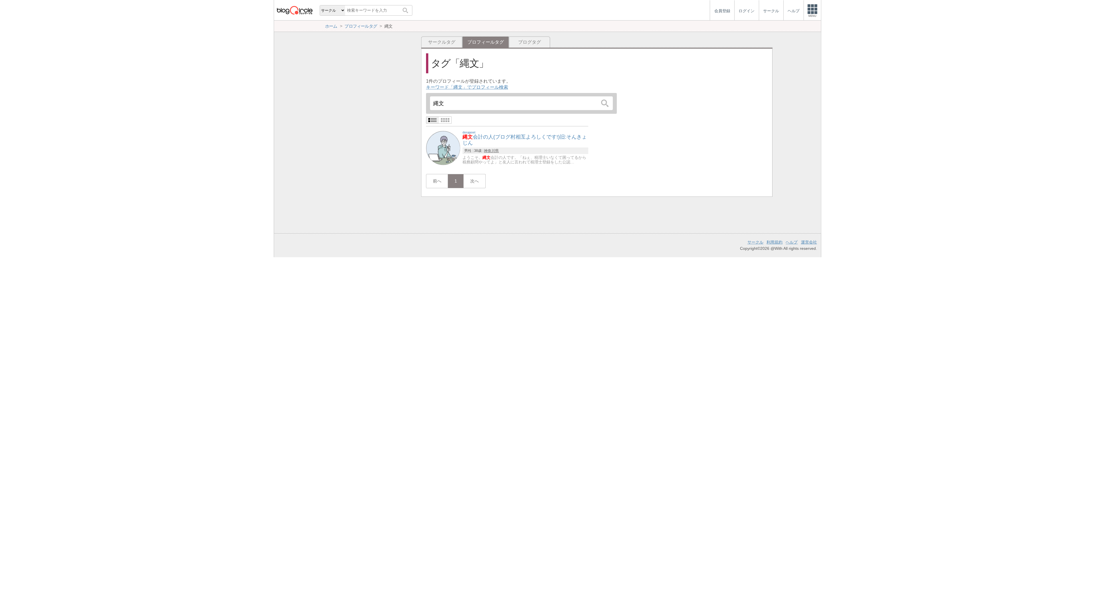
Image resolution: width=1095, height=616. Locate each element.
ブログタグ (529, 42)
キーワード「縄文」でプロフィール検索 (467, 87)
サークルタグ (441, 42)
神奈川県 (491, 151)
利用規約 (774, 242)
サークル (755, 242)
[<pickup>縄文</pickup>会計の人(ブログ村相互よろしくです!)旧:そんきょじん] (443, 147)
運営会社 (809, 242)
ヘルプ (792, 242)
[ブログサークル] (294, 10)
